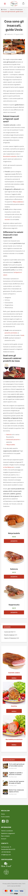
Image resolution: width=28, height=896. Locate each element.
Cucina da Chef (8, 632)
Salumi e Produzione (16, 9)
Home (5, 9)
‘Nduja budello (10, 444)
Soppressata (14, 605)
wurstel (7, 219)
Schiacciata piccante (12, 439)
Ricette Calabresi (9, 635)
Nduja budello (14, 533)
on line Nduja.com (8, 467)
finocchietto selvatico (10, 156)
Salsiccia (9, 434)
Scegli (14, 678)
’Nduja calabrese (18, 202)
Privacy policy (7, 883)
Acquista (14, 541)
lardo (22, 335)
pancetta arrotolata (11, 333)
